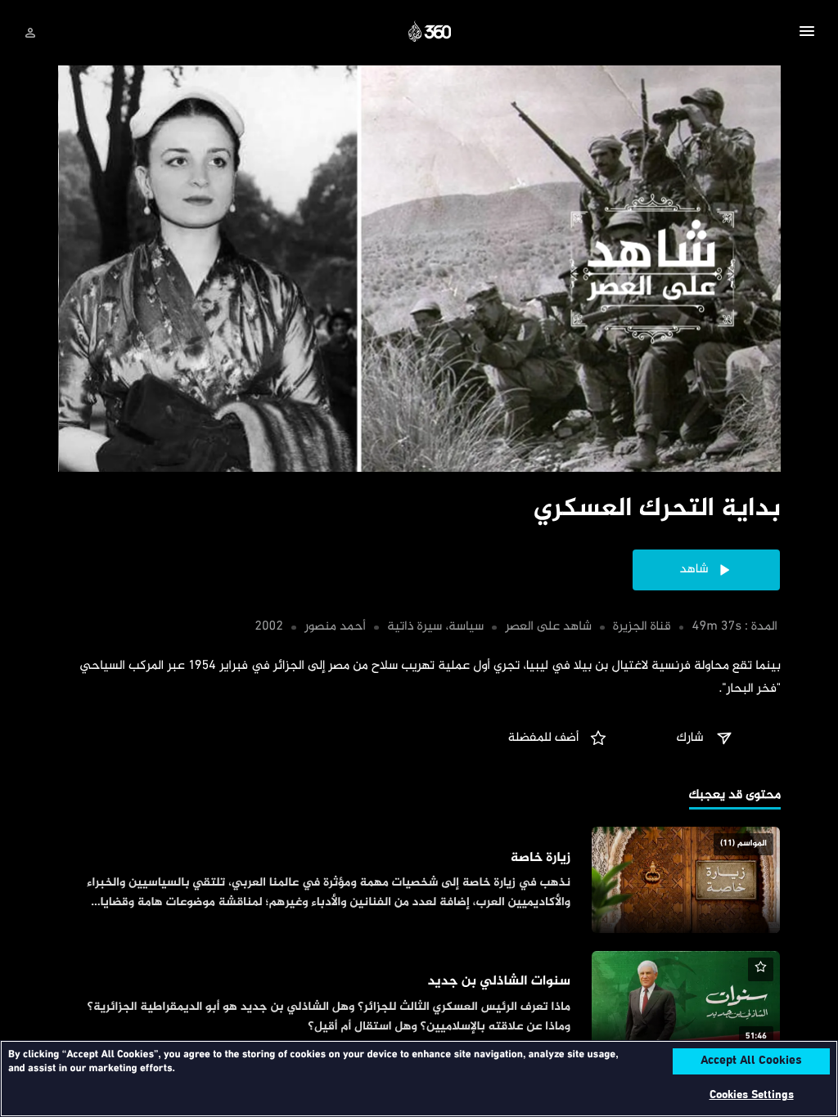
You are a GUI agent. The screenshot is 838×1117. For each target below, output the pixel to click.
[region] (419, 1078)
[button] (807, 33)
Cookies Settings (752, 1095)
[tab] (735, 797)
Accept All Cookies (751, 1061)
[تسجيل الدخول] (30, 32)
